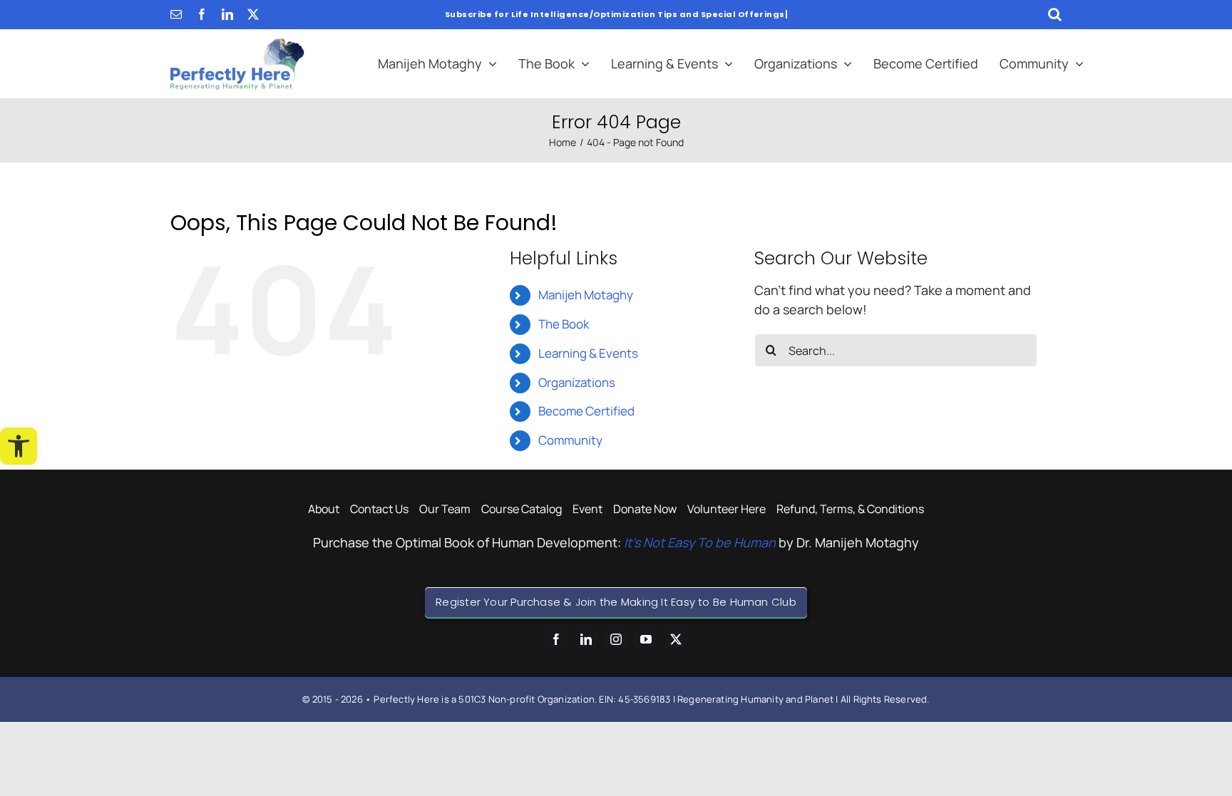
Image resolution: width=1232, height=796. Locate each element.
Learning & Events (588, 353)
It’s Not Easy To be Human (700, 542)
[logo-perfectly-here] (237, 44)
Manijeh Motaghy (585, 294)
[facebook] (201, 14)
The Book (563, 324)
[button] (18, 446)
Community (570, 440)
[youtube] (646, 639)
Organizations (576, 382)
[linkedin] (227, 14)
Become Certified (586, 411)
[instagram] (616, 639)
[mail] (176, 14)
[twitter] (253, 14)
